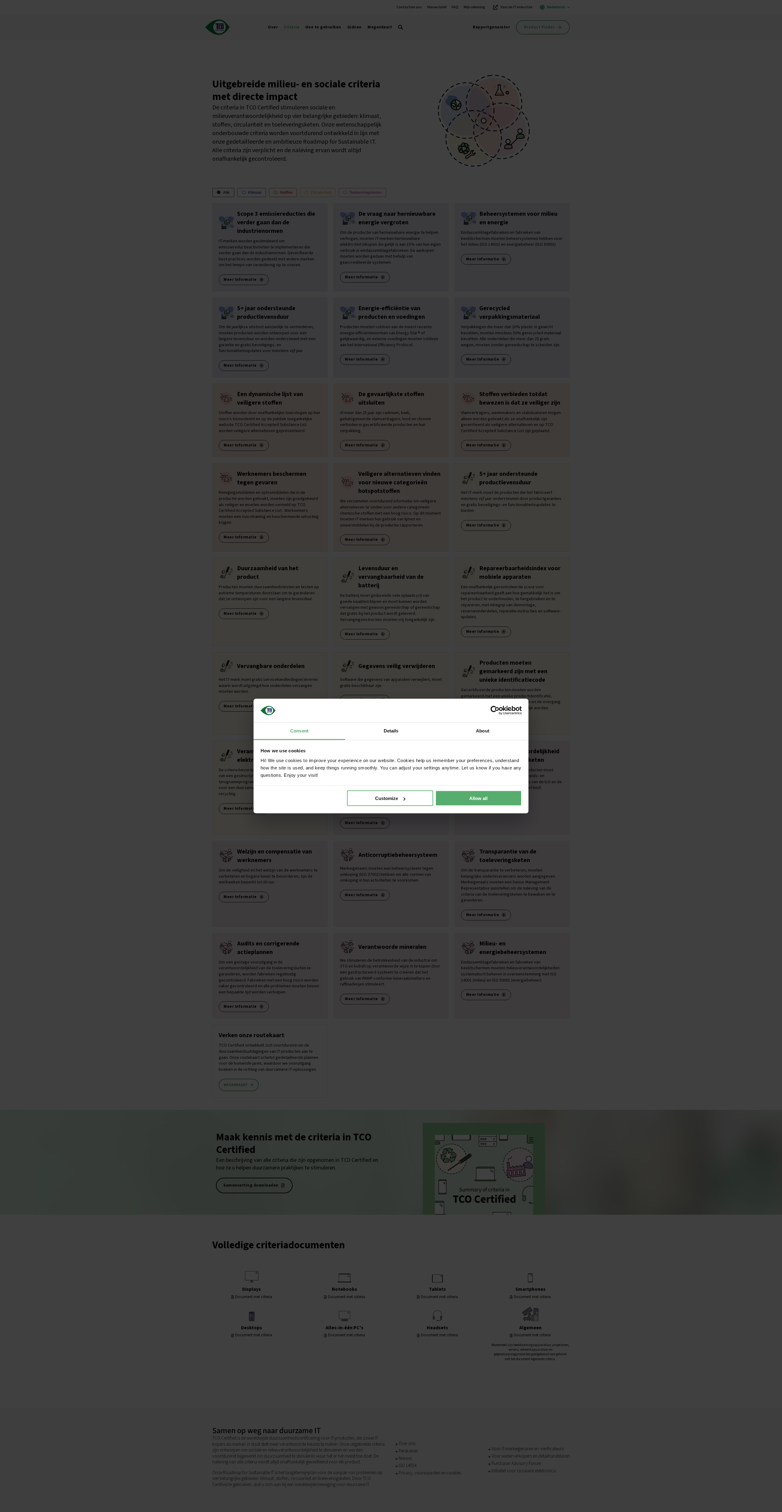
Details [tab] (391, 730)
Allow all (478, 798)
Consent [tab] (299, 730)
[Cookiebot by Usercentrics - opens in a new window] (495, 710)
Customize (386, 798)
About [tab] (482, 730)
